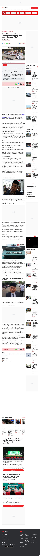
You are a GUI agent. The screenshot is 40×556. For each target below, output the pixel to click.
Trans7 (23, 114)
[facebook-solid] (18, 84)
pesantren (4, 117)
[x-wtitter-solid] (21, 84)
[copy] (23, 84)
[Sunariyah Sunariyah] (3, 360)
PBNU (13, 228)
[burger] (37, 10)
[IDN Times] (5, 7)
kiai (9, 117)
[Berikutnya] (25, 424)
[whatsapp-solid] (16, 84)
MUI (23, 198)
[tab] (5, 65)
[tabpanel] (13, 74)
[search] (29, 8)
